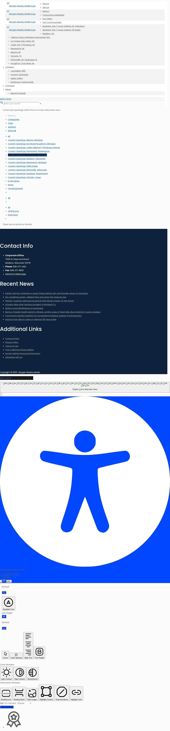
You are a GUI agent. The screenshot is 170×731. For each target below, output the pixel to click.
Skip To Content (8, 703)
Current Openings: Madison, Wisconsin (26, 158)
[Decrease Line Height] (4, 628)
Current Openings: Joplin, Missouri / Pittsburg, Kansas (34, 147)
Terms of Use (11, 346)
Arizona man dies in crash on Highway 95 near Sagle (30, 319)
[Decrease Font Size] (4, 592)
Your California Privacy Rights (19, 349)
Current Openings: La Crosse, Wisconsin (27, 155)
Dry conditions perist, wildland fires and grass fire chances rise (35, 297)
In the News (13, 181)
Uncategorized (15, 188)
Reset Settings (6, 707)
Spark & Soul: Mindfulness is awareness (24, 308)
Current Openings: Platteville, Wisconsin (27, 169)
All (9, 136)
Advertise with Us (13, 357)
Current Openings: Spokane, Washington (28, 173)
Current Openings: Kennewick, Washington (29, 151)
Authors (12, 126)
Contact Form (12, 338)
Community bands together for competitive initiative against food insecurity (43, 315)
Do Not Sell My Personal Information (22, 353)
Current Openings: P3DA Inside (23, 166)
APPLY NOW (5, 99)
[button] (1, 394)
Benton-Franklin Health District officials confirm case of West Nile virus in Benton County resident (53, 312)
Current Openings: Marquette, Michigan (27, 162)
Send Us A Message (15, 274)
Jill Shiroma (13, 211)
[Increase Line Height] (4, 616)
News (10, 184)
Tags (10, 123)
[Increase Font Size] (4, 581)
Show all (12, 130)
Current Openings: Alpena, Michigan (25, 140)
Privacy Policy (11, 342)
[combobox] (85, 387)
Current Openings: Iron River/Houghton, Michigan (32, 143)
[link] (40, 103)
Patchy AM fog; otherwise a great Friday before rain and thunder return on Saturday (46, 293)
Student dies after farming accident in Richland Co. (30, 304)
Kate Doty (13, 214)
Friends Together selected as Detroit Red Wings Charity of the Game (39, 300)
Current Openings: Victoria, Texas (24, 177)
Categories (13, 119)
